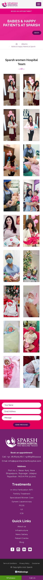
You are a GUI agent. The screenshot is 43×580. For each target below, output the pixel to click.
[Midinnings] (21, 572)
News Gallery (22, 534)
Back (37, 33)
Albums (24, 44)
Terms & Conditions (10, 563)
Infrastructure (21, 530)
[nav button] (38, 4)
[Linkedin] (24, 550)
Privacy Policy (24, 563)
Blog (21, 542)
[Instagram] (18, 550)
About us (22, 526)
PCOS (21, 505)
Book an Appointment (21, 11)
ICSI (21, 513)
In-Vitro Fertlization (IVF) (22, 490)
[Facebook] (12, 550)
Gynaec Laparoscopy (22, 502)
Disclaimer (36, 563)
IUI (22, 509)
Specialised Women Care (22, 498)
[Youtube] (30, 550)
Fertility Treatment (21, 494)
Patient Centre (21, 538)
